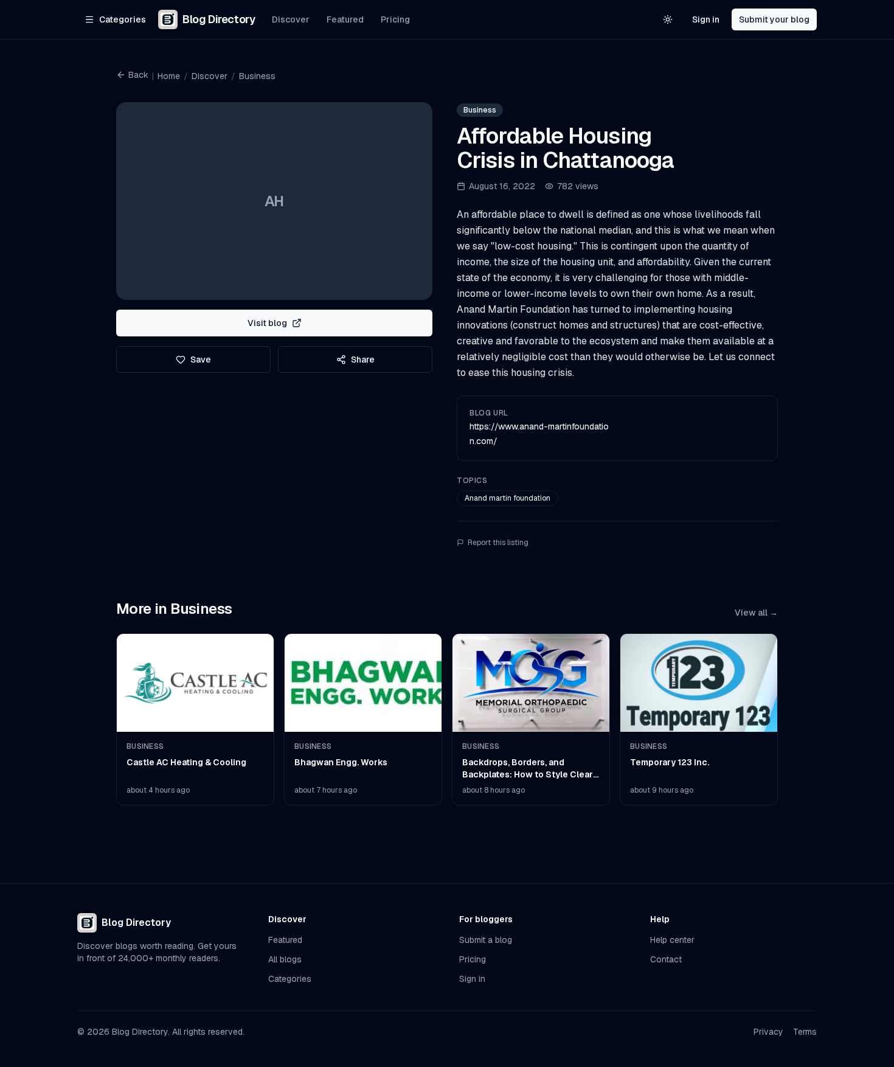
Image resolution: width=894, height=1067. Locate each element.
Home (169, 76)
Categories (289, 978)
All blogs (285, 959)
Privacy (768, 1031)
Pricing (395, 19)
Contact (666, 959)
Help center (672, 939)
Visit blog (267, 323)
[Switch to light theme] (668, 19)
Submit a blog (485, 939)
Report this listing (498, 542)
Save (200, 359)
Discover (291, 19)
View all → (756, 612)
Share (363, 359)
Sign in (705, 19)
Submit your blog (774, 19)
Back (138, 74)
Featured (345, 19)
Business (257, 76)
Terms (805, 1031)
